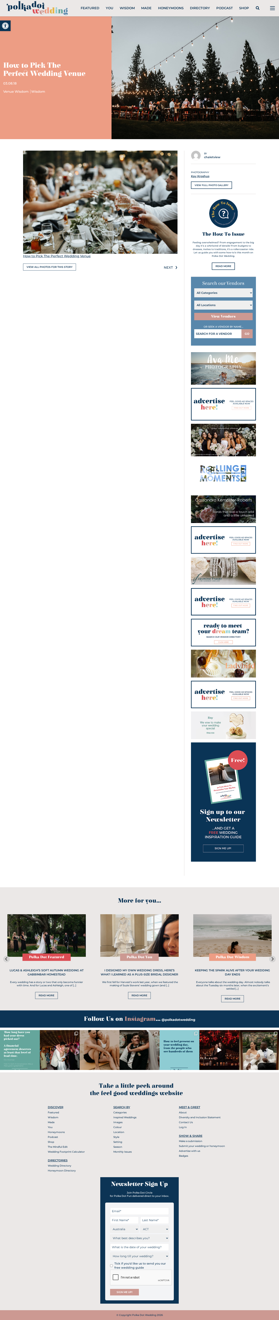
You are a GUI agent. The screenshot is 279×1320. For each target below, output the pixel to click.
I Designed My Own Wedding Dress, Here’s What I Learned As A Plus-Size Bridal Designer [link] (139, 972)
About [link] (183, 1112)
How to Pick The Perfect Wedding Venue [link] (57, 256)
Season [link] (117, 1146)
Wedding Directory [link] (59, 1165)
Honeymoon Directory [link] (62, 1170)
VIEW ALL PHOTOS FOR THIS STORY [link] (50, 266)
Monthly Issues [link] (122, 1151)
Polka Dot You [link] (139, 957)
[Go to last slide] (6, 959)
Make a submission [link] (190, 1141)
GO (247, 334)
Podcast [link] (224, 8)
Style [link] (116, 1137)
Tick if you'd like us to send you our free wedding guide (140, 1265)
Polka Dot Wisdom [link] (232, 957)
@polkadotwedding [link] (178, 1020)
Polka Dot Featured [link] (46, 957)
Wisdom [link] (127, 8)
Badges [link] (183, 1155)
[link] (5, 25)
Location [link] (118, 1132)
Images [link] (118, 1122)
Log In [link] (183, 1127)
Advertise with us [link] (189, 1150)
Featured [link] (90, 8)
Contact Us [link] (186, 1122)
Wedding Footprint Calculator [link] (66, 1151)
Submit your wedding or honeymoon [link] (202, 1146)
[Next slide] (272, 959)
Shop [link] (244, 8)
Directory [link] (200, 8)
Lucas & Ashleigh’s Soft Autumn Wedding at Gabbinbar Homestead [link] (47, 972)
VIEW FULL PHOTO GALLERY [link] (211, 185)
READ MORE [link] (223, 266)
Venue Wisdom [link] (16, 92)
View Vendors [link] (223, 316)
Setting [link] (117, 1141)
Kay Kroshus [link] (200, 176)
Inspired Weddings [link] (124, 1117)
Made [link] (146, 8)
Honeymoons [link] (171, 8)
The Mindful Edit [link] (58, 1146)
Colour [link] (117, 1127)
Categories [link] (120, 1112)
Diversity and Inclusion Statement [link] (200, 1117)
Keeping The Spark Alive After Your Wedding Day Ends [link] (232, 972)
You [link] (109, 8)
